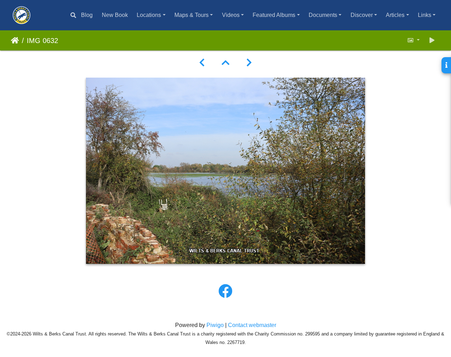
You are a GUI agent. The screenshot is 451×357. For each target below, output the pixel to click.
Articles (395, 15)
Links (424, 15)
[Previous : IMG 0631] (202, 63)
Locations (149, 15)
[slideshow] (432, 40)
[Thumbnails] (225, 63)
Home (15, 40)
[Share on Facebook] (225, 291)
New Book (115, 15)
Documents (323, 15)
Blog (87, 15)
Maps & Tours (191, 15)
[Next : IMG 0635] (249, 63)
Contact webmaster (252, 325)
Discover (362, 15)
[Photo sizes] (413, 40)
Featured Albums (274, 15)
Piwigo (215, 325)
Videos (231, 15)
